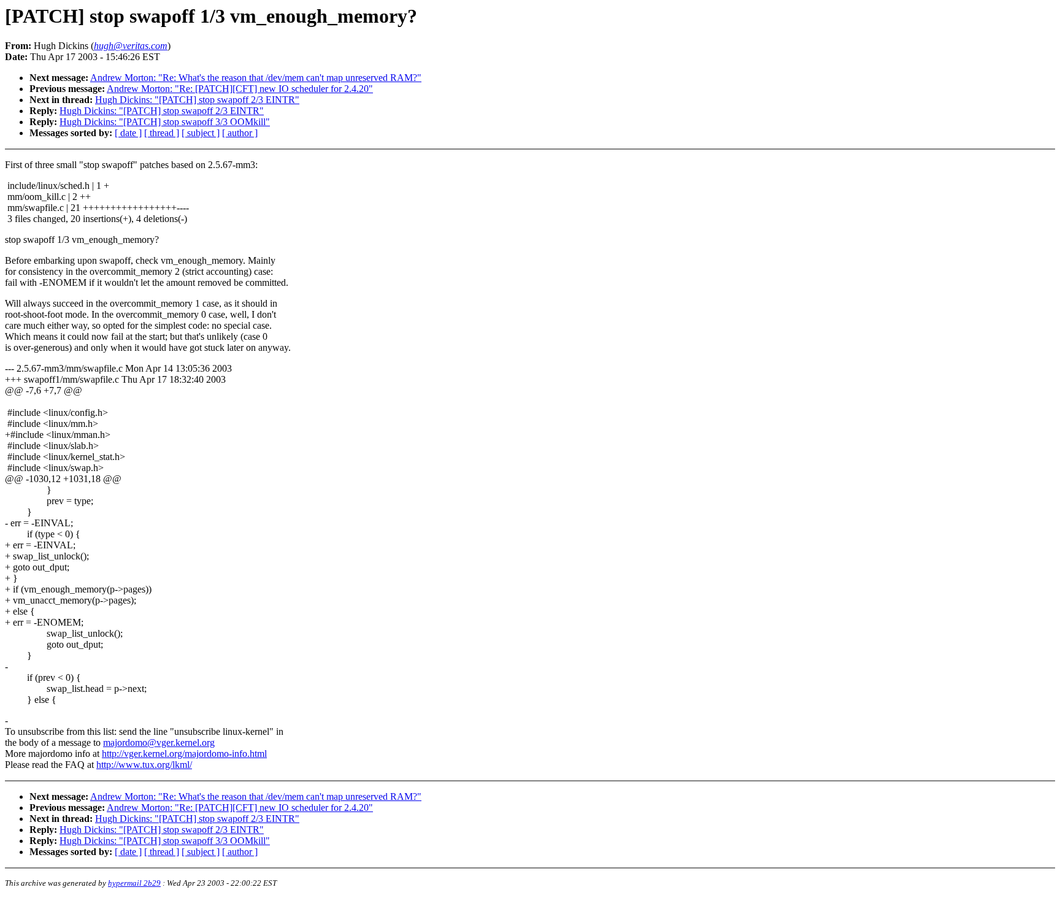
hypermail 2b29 (134, 883)
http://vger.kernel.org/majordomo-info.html (184, 753)
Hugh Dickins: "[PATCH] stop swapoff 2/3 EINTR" (197, 99)
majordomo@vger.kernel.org (159, 742)
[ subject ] (201, 133)
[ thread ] (161, 133)
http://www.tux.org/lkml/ (144, 764)
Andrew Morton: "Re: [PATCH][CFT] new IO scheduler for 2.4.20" (240, 88)
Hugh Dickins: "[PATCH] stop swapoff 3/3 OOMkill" (165, 122)
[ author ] (240, 133)
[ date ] (128, 133)
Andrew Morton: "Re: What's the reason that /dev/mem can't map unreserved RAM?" (255, 77)
